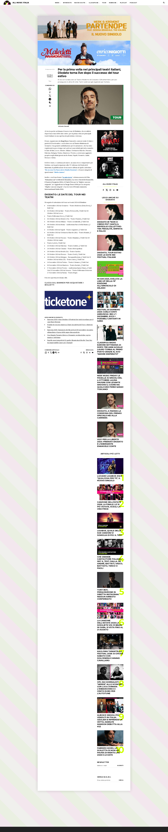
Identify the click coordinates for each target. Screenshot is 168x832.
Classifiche (93, 3)
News (57, 3)
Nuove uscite (79, 3)
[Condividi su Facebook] (50, 92)
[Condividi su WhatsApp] (50, 89)
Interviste (67, 3)
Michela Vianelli (50, 76)
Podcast (133, 3)
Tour (104, 3)
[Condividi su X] (50, 96)
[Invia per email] (50, 106)
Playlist (123, 3)
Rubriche (112, 3)
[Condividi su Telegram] (50, 99)
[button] (50, 102)
